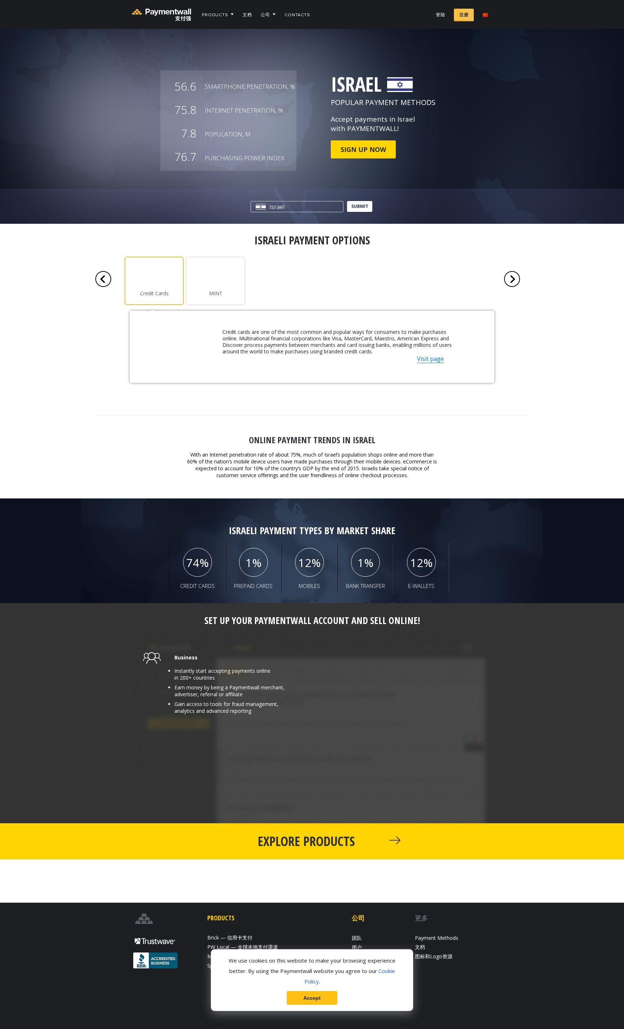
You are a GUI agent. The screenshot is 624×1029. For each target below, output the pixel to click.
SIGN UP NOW (363, 149)
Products (215, 15)
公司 (265, 15)
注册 (463, 15)
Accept (312, 998)
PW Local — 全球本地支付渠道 (242, 946)
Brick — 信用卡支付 (229, 937)
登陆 (440, 15)
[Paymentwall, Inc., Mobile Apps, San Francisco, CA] (156, 961)
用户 (357, 947)
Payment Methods (436, 937)
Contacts (297, 15)
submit (359, 206)
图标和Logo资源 (433, 956)
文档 (247, 15)
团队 (357, 937)
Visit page (430, 359)
